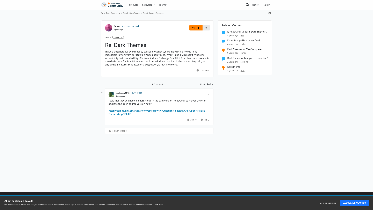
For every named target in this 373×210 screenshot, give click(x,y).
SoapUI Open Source (131, 13)
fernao (117, 26)
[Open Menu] (270, 13)
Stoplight (245, 61)
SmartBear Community (110, 13)
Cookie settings (328, 203)
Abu (242, 70)
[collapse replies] (102, 92)
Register (256, 4)
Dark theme (233, 66)
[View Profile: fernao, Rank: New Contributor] (108, 28)
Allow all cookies (354, 203)
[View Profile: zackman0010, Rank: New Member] (111, 94)
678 (242, 35)
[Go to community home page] (112, 4)
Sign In (267, 4)
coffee (243, 52)
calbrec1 (245, 44)
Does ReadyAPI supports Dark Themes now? (243, 40)
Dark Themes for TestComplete (244, 49)
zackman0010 (123, 93)
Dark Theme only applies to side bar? (247, 58)
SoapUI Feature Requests (153, 13)
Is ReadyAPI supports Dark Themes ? (247, 31)
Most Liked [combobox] (206, 84)
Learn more (158, 205)
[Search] (247, 5)
